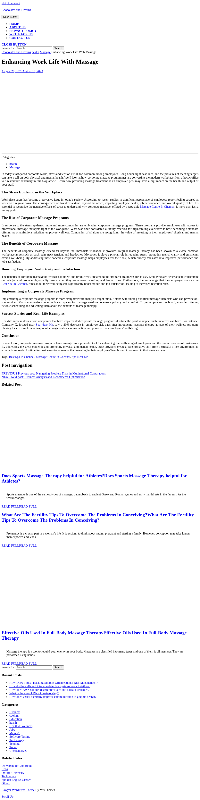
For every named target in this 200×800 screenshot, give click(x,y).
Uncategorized (18, 750)
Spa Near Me (80, 356)
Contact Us (19, 37)
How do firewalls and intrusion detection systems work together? (49, 686)
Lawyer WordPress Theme (18, 790)
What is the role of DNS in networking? (34, 693)
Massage (45, 52)
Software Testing (19, 736)
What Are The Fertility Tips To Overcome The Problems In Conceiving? (98, 517)
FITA (5, 769)
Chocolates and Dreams (16, 10)
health (35, 52)
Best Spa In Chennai (21, 356)
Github (6, 783)
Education (15, 719)
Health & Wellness (20, 726)
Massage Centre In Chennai (53, 356)
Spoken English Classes (16, 779)
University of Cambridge (17, 765)
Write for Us (21, 34)
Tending (14, 743)
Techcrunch (9, 776)
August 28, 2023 (22, 71)
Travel (13, 747)
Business (14, 712)
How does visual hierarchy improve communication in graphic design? (53, 696)
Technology (16, 740)
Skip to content (11, 3)
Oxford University (13, 772)
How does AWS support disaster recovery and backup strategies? (49, 689)
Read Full (19, 506)
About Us (17, 27)
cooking (14, 715)
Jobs (12, 729)
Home (14, 23)
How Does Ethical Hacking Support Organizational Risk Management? (53, 682)
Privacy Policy (23, 30)
